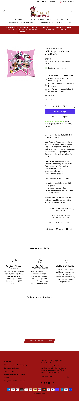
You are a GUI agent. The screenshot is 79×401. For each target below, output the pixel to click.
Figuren (55, 19)
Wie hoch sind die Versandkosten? (60, 216)
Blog (69, 22)
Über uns (62, 22)
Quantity (50, 96)
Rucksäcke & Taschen (28, 22)
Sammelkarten (46, 22)
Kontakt (6, 378)
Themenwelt (20, 19)
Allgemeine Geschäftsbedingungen (16, 365)
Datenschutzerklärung (11, 368)
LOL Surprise (58, 198)
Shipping (58, 61)
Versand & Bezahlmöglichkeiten (15, 374)
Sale (56, 22)
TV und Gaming (55, 48)
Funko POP (64, 19)
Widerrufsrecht (9, 371)
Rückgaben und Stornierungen (14, 381)
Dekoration (12, 22)
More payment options (60, 117)
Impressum (7, 362)
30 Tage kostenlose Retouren (60, 209)
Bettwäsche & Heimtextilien (39, 19)
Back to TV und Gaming (40, 341)
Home (11, 19)
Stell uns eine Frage (60, 222)
